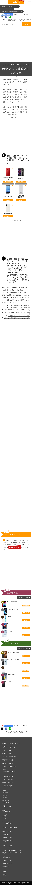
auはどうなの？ (6, 831)
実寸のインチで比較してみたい (11, 743)
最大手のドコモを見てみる (9, 828)
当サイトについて (7, 863)
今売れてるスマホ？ (8, 750)
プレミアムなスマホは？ (9, 766)
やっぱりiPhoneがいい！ (4, 816)
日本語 (4, 875)
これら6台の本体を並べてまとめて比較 (19, 305)
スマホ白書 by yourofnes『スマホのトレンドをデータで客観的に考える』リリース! (16, 20)
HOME (3, 6)
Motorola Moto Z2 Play (7, 8)
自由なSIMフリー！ (7, 841)
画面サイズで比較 (23, 597)
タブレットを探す (7, 845)
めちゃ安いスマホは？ (8, 763)
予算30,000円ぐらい (7, 782)
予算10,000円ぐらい (7, 776)
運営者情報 (5, 866)
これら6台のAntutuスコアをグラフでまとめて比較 (17, 313)
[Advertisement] (16, 43)
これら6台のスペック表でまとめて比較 (19, 307)
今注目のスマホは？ (8, 753)
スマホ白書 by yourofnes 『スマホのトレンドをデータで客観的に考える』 (11, 852)
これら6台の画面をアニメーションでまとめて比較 (17, 310)
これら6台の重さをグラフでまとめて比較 (19, 316)
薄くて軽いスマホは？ (8, 760)
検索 (26, 24)
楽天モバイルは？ (7, 837)
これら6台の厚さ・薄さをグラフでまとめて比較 (17, 318)
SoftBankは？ (6, 834)
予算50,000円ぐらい (7, 786)
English (4, 871)
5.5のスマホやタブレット (13, 6)
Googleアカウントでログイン (21, 14)
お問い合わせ (6, 857)
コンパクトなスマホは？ (9, 756)
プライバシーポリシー (8, 860)
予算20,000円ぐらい (7, 779)
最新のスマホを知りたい (9, 747)
